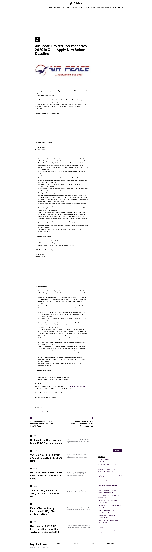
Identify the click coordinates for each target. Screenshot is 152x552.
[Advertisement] (47, 21)
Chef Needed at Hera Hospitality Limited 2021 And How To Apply (46, 442)
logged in (43, 411)
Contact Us (92, 543)
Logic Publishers (76, 3)
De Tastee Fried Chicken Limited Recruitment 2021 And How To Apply (46, 475)
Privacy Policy (110, 543)
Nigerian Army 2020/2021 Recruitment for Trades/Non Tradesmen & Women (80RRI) (44, 529)
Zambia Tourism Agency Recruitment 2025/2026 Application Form (42, 511)
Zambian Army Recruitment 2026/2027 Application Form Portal (44, 493)
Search (117, 451)
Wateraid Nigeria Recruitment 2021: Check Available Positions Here (46, 458)
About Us (75, 543)
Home (58, 543)
